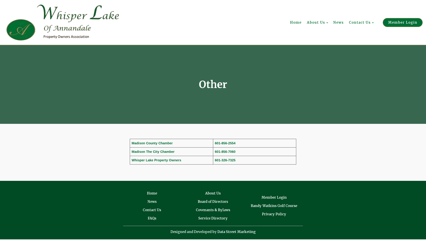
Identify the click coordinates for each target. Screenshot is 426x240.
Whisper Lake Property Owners (156, 160)
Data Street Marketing (236, 232)
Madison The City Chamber (153, 152)
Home (296, 22)
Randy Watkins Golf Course (274, 206)
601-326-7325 (225, 160)
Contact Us (360, 22)
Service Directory (213, 218)
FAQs (152, 218)
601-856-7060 (225, 152)
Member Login (402, 22)
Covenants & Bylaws (213, 210)
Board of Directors (213, 202)
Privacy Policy (274, 214)
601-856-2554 (225, 143)
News (338, 22)
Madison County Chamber (152, 143)
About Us (316, 22)
